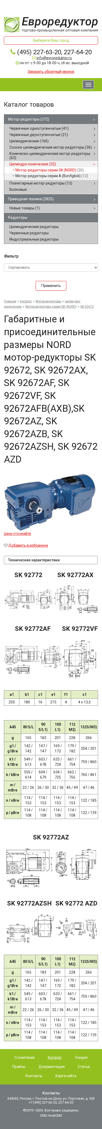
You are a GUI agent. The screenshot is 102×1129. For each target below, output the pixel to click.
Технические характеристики (34, 560)
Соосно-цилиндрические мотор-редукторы (50, 147)
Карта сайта (65, 1076)
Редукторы (17, 217)
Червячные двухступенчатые (38, 135)
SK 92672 (87, 306)
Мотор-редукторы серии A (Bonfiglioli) (51, 176)
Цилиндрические (29, 141)
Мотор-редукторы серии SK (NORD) (49, 170)
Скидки (81, 1057)
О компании (24, 1057)
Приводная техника (31, 199)
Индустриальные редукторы (34, 239)
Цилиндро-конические (32, 164)
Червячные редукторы (29, 233)
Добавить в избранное (28, 545)
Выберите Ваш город (51, 40)
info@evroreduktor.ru (54, 58)
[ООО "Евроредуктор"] (51, 24)
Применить (51, 285)
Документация (51, 1067)
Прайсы (18, 1067)
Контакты (34, 1076)
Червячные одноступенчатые (39, 128)
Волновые (18, 189)
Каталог (26, 301)
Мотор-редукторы (28, 119)
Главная (10, 301)
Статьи (84, 1067)
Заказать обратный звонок (51, 71)
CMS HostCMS (51, 1115)
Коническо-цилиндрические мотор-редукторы (49, 155)
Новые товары (24, 208)
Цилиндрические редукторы (34, 227)
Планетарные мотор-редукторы (40, 183)
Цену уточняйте (17, 533)
